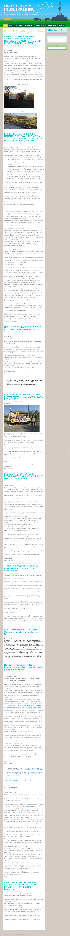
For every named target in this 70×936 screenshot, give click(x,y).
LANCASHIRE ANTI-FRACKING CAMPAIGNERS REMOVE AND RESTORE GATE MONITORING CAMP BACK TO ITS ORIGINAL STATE (22, 39)
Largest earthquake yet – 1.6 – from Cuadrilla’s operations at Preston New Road (21, 632)
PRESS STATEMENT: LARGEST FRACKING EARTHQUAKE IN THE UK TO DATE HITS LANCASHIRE (23, 476)
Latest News (15, 45)
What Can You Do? (40, 25)
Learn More (7, 19)
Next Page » (7, 927)
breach (9, 813)
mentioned (28, 806)
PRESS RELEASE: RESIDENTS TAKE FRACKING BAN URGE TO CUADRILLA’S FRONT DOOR (23, 396)
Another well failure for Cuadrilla (19, 780)
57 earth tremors (17, 815)
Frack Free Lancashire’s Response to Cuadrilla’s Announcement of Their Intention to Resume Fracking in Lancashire (21, 885)
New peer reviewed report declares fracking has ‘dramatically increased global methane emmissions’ (23, 667)
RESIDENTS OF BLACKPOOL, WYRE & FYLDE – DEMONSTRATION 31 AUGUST (23, 328)
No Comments (21, 45)
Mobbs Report (34, 709)
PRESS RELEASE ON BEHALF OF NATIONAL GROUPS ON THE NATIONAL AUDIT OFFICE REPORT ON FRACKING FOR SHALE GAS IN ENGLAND (23, 137)
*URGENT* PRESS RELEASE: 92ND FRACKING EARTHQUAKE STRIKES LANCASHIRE (21, 568)
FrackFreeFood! (56, 30)
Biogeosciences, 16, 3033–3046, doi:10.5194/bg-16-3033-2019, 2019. (25, 770)
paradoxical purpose (34, 833)
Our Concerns (18, 25)
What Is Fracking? (28, 25)
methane (6, 815)
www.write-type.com (8, 468)
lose (27, 819)
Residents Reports (51, 25)
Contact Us (61, 25)
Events (11, 25)
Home (5, 25)
